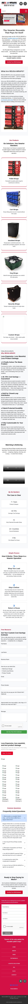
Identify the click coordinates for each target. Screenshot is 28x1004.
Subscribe (7, 933)
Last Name (4, 652)
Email (2, 676)
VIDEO (14, 954)
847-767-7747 (14, 985)
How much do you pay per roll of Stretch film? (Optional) (12, 693)
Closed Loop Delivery (7, 671)
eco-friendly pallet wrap (7, 99)
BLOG (14, 971)
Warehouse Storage (7, 668)
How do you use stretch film (8, 666)
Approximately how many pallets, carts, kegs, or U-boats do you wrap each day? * (14, 703)
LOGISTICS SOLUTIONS (14, 963)
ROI (14, 967)
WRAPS (14, 950)
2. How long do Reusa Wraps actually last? (12, 842)
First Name (4, 643)
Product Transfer (6, 673)
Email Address (6, 906)
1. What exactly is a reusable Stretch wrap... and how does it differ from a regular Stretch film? (12, 818)
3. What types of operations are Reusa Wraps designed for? (12, 848)
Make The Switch (7, 753)
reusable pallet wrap (13, 38)
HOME (14, 947)
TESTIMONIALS (14, 958)
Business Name (5, 659)
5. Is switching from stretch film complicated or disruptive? (10, 860)
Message (3, 711)
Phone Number (5, 685)
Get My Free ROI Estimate (14, 62)
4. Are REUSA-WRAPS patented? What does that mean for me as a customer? (13, 854)
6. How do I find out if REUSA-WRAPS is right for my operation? (13, 866)
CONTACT (14, 974)
